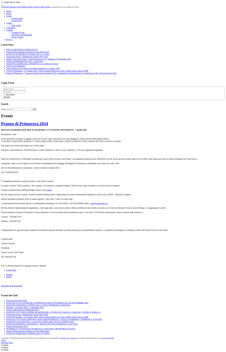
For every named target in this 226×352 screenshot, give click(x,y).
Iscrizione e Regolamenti (22, 35)
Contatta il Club (18, 32)
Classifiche (10, 28)
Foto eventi (16, 25)
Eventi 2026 (17, 21)
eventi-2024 (11, 270)
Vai (34, 109)
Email (8, 277)
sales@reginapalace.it (99, 203)
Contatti (9, 30)
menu (49, 190)
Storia (8, 14)
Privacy (9, 39)
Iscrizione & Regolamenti (11, 286)
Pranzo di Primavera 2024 (24, 123)
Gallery (9, 23)
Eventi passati (17, 18)
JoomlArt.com (65, 338)
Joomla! (73, 338)
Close (3, 340)
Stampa (9, 274)
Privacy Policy (18, 37)
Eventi (9, 16)
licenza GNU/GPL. (108, 338)
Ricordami (10, 94)
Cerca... (4, 109)
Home (8, 11)
